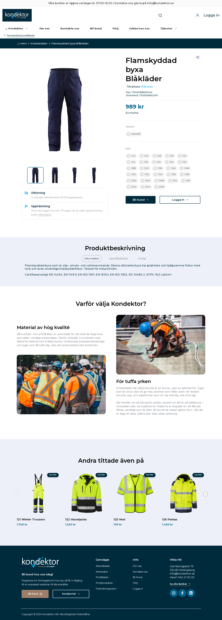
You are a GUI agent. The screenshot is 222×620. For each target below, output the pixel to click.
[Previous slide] (16, 494)
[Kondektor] (17, 15)
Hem (23, 43)
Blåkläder (147, 86)
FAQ (135, 583)
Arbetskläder (39, 43)
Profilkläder (102, 577)
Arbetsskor (102, 571)
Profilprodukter (104, 583)
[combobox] (107, 15)
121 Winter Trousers (31, 519)
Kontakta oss (140, 571)
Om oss (137, 566)
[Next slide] (205, 494)
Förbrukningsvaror (106, 588)
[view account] (197, 15)
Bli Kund (137, 577)
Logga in (138, 588)
